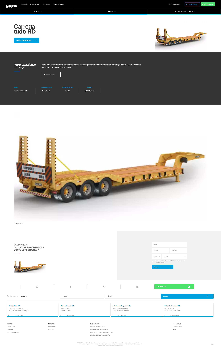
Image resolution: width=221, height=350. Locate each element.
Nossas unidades (35, 4)
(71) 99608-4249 (208, 4)
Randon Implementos (174, 4)
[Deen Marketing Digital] (212, 344)
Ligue (174, 329)
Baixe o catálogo (49, 74)
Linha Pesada (11, 326)
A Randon (51, 329)
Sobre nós (24, 4)
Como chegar (193, 4)
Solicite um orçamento (23, 40)
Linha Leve (10, 329)
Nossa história (52, 326)
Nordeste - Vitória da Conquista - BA (100, 335)
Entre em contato (177, 326)
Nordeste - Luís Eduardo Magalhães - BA (101, 332)
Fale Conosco (47, 4)
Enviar (156, 267)
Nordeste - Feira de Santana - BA (99, 329)
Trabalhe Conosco (59, 4)
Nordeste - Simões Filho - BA (98, 326)
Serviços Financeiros (13, 332)
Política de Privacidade (171, 260)
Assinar (165, 296)
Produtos (10, 323)
